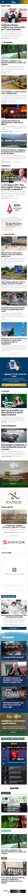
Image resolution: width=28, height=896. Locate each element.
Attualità (4, 305)
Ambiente (4, 58)
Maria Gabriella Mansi (7, 131)
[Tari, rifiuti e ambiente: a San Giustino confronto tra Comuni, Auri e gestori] (14, 51)
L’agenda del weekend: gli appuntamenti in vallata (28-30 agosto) (12, 122)
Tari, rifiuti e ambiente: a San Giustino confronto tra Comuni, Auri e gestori (13, 62)
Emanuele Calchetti (6, 162)
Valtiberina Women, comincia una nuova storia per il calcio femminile (13, 27)
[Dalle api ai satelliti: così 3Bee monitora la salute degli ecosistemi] (14, 401)
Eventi (3, 118)
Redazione (4, 73)
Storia (4, 858)
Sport (3, 22)
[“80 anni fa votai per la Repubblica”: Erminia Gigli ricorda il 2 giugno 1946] (14, 669)
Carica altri (13, 353)
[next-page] (6, 798)
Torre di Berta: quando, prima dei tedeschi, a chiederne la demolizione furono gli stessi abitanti (13, 880)
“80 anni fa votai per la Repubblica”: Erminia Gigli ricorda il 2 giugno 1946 (13, 680)
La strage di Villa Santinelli (13, 657)
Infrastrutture (5, 89)
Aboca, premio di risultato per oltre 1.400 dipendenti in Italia (14, 616)
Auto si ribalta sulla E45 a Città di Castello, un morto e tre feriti (13, 283)
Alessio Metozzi (5, 38)
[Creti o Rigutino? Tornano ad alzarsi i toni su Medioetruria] (14, 82)
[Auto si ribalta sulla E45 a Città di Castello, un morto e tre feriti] (14, 273)
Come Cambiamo (5, 147)
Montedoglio (5, 442)
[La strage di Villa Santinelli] (14, 648)
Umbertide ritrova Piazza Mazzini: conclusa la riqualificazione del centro (13, 309)
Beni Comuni (6, 831)
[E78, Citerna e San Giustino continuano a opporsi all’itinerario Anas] (14, 804)
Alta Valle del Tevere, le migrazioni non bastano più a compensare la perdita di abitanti (13, 151)
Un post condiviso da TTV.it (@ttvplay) (14, 590)
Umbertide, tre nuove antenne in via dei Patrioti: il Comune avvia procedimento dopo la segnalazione (14, 341)
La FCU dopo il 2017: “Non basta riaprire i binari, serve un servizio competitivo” (13, 187)
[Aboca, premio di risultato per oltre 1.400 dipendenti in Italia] (14, 607)
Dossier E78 (6, 793)
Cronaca (4, 279)
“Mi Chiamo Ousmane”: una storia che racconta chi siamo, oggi (13, 705)
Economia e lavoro (6, 408)
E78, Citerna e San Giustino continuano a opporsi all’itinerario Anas (13, 808)
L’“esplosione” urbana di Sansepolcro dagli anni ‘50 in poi (14, 526)
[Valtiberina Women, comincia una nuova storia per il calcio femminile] (14, 16)
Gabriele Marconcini (6, 456)
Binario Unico (5, 182)
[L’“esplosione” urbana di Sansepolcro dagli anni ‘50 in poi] (14, 517)
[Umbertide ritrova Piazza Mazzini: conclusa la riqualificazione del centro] (14, 298)
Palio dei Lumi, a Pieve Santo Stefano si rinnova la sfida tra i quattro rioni (12, 254)
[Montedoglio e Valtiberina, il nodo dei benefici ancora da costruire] (14, 435)
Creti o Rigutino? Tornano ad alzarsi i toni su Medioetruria (13, 92)
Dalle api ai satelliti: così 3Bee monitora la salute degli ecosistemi (12, 412)
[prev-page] (3, 798)
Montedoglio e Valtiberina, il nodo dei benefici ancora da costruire (14, 447)
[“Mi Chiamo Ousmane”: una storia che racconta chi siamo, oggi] (14, 694)
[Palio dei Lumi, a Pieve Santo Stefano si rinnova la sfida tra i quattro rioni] (14, 243)
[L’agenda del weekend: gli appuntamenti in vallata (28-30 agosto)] (14, 111)
